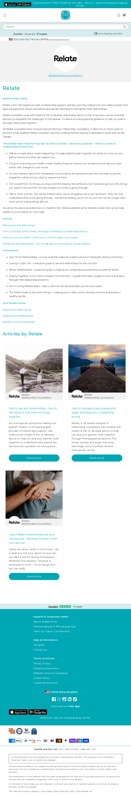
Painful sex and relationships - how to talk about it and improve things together (47, 243)
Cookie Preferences (46, 682)
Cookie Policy (42, 678)
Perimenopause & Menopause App (55, 626)
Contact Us (40, 649)
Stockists (39, 645)
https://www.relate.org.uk (17, 309)
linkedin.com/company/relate (19, 321)
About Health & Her (46, 621)
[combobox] (65, 27)
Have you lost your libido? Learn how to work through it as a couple (40, 237)
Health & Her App (71, 2)
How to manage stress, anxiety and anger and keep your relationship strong (45, 231)
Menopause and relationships (19, 225)
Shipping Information (46, 668)
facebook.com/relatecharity (18, 315)
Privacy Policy (42, 663)
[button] (6, 15)
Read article (34, 458)
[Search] (125, 27)
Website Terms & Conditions (51, 673)
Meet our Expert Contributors (51, 631)
